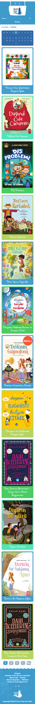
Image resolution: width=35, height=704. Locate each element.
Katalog (23, 678)
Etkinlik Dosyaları (13, 680)
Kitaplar (13, 27)
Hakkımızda (13, 678)
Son (28, 663)
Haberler (25, 680)
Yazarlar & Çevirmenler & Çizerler (17, 675)
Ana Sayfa (5, 27)
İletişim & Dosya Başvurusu (17, 682)
